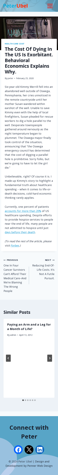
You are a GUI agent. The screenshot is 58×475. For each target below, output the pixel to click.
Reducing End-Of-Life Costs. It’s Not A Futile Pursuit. (43, 269)
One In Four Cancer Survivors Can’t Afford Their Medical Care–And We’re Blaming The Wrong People (15, 276)
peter (10, 78)
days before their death (20, 232)
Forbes (15, 245)
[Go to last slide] (8, 358)
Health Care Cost (15, 43)
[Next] (49, 358)
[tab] (23, 400)
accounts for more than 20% (23, 211)
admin (13, 335)
